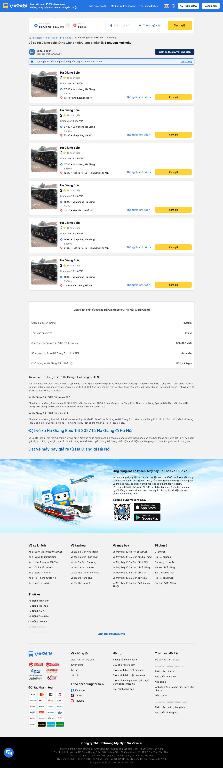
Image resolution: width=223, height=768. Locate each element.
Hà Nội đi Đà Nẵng (165, 567)
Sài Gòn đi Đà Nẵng (165, 583)
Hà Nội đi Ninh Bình (39, 600)
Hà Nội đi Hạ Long (38, 605)
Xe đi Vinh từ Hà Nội (39, 583)
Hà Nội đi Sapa (163, 556)
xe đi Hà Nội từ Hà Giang (58, 37)
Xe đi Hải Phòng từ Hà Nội (42, 577)
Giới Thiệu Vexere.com (82, 659)
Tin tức (74, 670)
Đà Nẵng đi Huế (37, 626)
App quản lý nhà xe (165, 676)
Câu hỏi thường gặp (123, 689)
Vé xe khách (35, 37)
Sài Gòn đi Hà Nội (164, 572)
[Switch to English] (166, 6)
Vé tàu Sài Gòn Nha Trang (84, 551)
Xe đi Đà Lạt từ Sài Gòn (41, 567)
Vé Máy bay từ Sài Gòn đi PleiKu (130, 577)
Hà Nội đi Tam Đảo (38, 616)
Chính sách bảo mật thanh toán (129, 675)
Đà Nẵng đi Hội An (165, 562)
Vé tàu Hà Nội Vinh (80, 583)
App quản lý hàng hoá (166, 712)
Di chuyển (162, 545)
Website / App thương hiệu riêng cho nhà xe (174, 689)
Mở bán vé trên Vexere (123, 6)
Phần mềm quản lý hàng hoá (170, 707)
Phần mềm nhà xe (164, 671)
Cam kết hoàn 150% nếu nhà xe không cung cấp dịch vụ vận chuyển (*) (52, 6)
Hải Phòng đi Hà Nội (39, 632)
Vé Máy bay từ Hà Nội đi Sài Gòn (130, 551)
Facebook (80, 690)
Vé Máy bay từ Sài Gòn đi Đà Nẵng (131, 567)
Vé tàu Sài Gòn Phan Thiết (84, 556)
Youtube (79, 700)
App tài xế (160, 681)
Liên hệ (74, 675)
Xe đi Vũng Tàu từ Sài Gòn (42, 556)
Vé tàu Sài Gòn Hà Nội (82, 567)
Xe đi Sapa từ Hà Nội (40, 572)
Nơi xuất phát (45, 23)
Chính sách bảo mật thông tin (128, 670)
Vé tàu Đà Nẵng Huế (81, 577)
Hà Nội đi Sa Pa (37, 611)
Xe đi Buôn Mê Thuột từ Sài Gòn (46, 551)
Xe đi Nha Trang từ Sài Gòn (43, 562)
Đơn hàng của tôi (98, 6)
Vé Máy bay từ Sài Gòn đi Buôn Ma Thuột (131, 585)
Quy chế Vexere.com (124, 664)
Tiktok (78, 695)
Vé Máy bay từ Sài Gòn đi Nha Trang (132, 556)
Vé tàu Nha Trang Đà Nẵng (85, 572)
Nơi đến (81, 23)
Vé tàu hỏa (78, 545)
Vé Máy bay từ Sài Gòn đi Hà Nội (130, 562)
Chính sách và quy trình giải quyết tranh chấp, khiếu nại (131, 682)
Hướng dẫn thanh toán (125, 659)
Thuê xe (34, 594)
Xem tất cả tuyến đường (111, 633)
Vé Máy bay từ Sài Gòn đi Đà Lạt (130, 572)
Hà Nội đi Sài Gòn (164, 577)
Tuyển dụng (77, 664)
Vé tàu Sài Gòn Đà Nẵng (83, 562)
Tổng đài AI (161, 695)
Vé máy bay (121, 545)
